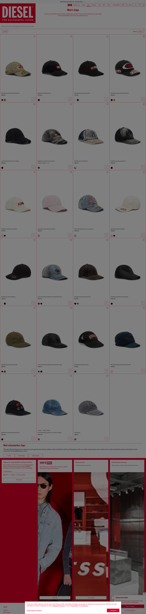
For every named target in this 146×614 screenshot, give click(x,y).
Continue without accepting (34, 610)
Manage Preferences (58, 605)
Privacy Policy (74, 605)
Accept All (113, 610)
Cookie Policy (84, 605)
